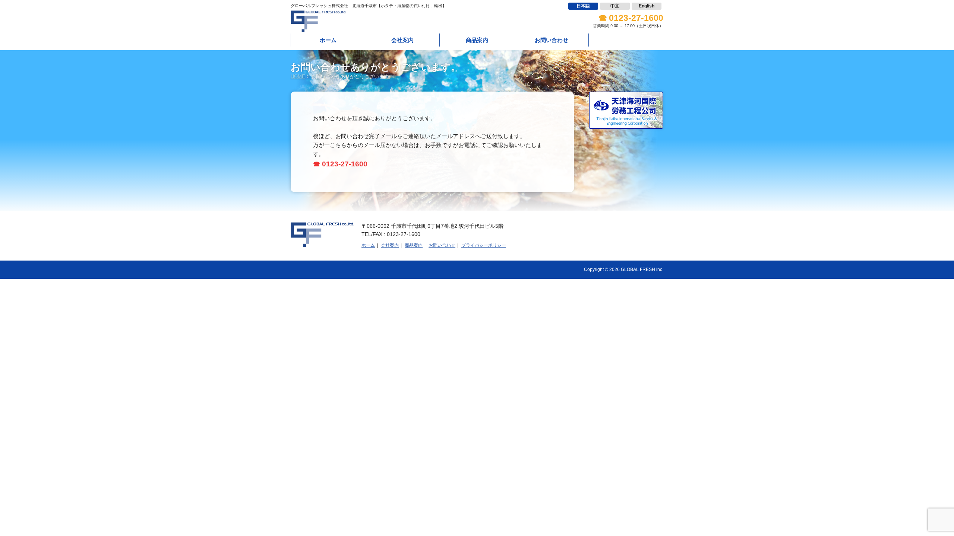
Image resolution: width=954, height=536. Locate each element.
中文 (614, 6)
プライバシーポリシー (483, 245)
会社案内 (402, 40)
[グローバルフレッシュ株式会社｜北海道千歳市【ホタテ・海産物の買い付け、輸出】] (319, 28)
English (646, 6)
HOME (298, 76)
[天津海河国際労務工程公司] (626, 124)
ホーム (328, 40)
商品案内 (477, 40)
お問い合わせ (551, 40)
